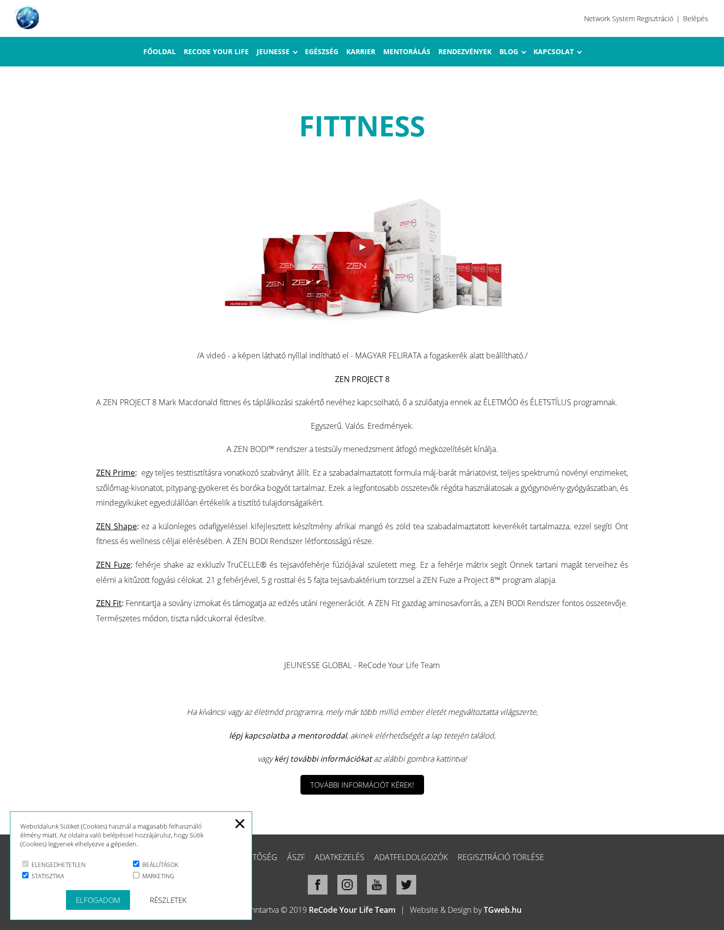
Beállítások (159, 865)
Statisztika (47, 876)
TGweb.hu (503, 909)
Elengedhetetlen (58, 865)
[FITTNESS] (362, 322)
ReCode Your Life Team (352, 909)
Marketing (157, 876)
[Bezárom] (239, 828)
